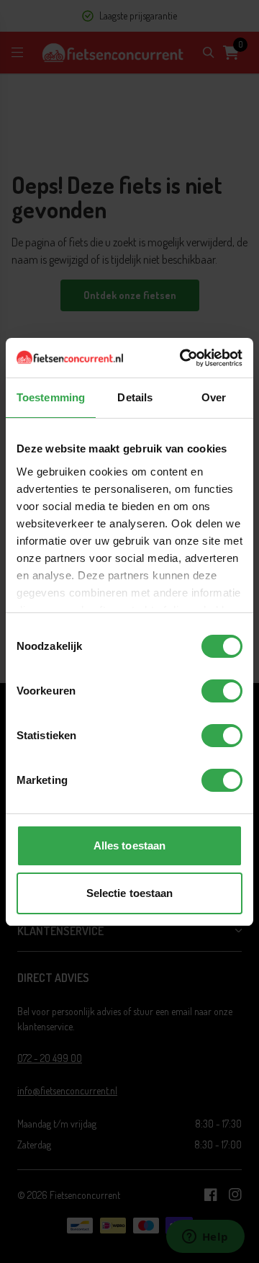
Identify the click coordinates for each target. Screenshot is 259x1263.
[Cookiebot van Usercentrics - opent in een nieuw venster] (182, 358)
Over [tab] (213, 397)
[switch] (221, 690)
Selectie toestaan (129, 893)
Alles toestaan (129, 845)
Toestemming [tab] (51, 397)
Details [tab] (135, 397)
